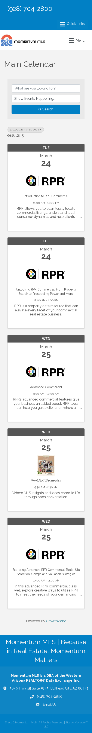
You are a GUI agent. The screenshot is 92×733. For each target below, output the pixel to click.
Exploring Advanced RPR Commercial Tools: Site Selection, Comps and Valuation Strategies (46, 572)
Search (47, 109)
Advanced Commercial (46, 387)
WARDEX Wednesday (46, 480)
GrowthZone (56, 621)
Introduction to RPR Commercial (46, 196)
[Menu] (72, 24)
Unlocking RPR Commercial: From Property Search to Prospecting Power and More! (46, 291)
